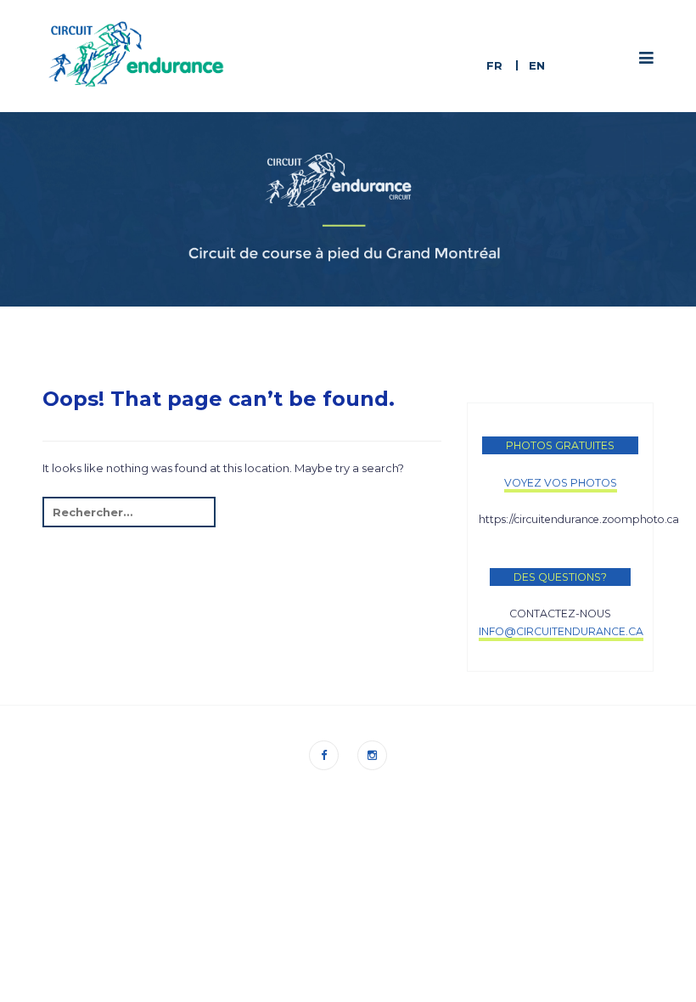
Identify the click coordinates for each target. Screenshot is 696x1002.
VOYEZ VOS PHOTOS (560, 482)
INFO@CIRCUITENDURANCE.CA (561, 631)
